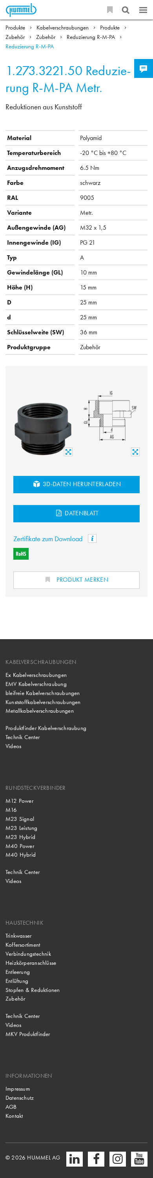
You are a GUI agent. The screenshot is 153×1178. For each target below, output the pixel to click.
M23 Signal (19, 819)
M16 (11, 810)
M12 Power (19, 801)
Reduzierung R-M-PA (92, 37)
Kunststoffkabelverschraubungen (43, 702)
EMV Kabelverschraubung (36, 684)
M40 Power (19, 846)
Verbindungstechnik (28, 954)
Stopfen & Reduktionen (32, 990)
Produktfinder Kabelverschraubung (45, 728)
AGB (11, 1107)
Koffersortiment (22, 945)
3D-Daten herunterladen (81, 484)
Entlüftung (16, 981)
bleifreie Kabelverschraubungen (42, 693)
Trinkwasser (18, 936)
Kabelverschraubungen (63, 27)
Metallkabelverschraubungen (39, 711)
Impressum (17, 1089)
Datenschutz (19, 1098)
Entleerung (17, 972)
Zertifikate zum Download (48, 538)
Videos (13, 746)
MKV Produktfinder (27, 1034)
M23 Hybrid (20, 837)
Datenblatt (81, 513)
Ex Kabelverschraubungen (36, 675)
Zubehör (15, 37)
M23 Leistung (21, 828)
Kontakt (14, 1116)
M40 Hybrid (20, 855)
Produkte (16, 27)
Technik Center (22, 737)
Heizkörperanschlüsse (30, 963)
